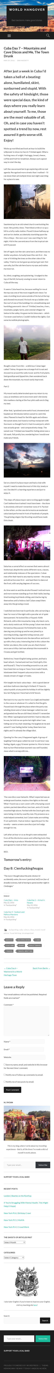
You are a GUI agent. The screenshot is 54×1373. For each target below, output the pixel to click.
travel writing (25, 951)
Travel (9, 951)
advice (9, 940)
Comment (9, 1004)
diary (32, 930)
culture (27, 930)
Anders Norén (38, 1368)
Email (7, 1049)
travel (37, 930)
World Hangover (27, 9)
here (35, 1305)
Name (7, 1041)
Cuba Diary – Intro (11, 900)
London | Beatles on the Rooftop (17, 1196)
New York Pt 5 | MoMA (14, 1220)
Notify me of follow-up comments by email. (24, 1075)
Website (7, 1057)
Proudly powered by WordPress (21, 1365)
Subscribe (43, 1165)
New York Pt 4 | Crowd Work (16, 1227)
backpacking (13, 930)
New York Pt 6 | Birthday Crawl (17, 1213)
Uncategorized (28, 933)
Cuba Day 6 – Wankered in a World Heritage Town (13, 971)
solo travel (35, 945)
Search (7, 1316)
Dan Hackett (23, 60)
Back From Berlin (41, 968)
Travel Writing (15, 933)
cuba (21, 930)
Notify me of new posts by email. (20, 1082)
